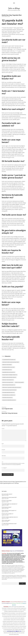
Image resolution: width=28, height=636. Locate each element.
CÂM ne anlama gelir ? (6, 520)
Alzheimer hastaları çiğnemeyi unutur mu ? (10, 517)
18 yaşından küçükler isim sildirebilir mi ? (9, 504)
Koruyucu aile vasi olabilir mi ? (7, 513)
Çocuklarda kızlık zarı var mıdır (8, 367)
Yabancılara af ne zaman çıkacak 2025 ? (9, 497)
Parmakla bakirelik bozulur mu (8, 392)
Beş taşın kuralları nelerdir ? (7, 494)
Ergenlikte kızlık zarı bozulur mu (9, 372)
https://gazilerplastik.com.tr (19, 481)
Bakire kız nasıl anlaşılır (7, 364)
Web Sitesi (4, 455)
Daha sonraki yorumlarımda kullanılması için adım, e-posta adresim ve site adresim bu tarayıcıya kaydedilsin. (13, 464)
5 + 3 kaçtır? (4, 467)
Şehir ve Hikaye (14, 8)
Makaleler (8, 356)
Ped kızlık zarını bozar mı (7, 397)
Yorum (3, 428)
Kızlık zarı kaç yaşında (19, 382)
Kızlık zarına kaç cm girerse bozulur (9, 390)
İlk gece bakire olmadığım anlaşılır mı (10, 374)
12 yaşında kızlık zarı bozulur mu (9, 359)
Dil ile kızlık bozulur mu (7, 369)
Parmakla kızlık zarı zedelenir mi (9, 395)
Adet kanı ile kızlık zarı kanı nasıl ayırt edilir (11, 362)
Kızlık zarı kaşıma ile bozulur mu (9, 384)
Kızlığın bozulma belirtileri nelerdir (9, 377)
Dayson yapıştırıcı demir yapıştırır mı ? (9, 510)
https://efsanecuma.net (6, 481)
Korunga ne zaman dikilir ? (7, 500)
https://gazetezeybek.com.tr (7, 483)
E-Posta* (3, 449)
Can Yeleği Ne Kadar (7, 408)
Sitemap (16, 483)
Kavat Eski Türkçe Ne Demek (9, 413)
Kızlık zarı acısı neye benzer (8, 382)
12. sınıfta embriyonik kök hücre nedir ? (9, 523)
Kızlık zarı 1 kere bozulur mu (8, 379)
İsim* (3, 443)
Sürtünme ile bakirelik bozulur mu (9, 400)
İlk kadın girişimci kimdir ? (6, 507)
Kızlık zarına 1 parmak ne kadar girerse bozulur (12, 387)
